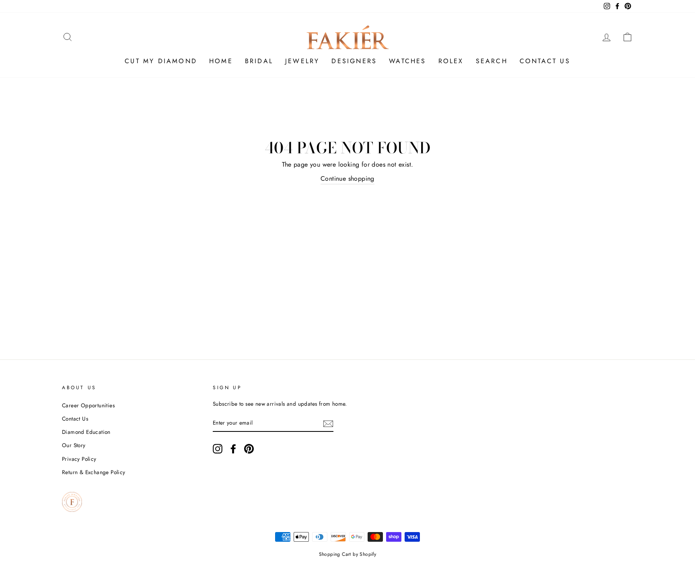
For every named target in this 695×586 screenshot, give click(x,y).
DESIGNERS (354, 61)
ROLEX (451, 61)
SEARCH (492, 61)
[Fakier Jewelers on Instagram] (217, 449)
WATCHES (407, 61)
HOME (221, 61)
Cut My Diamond (161, 61)
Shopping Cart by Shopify (347, 554)
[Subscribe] (328, 423)
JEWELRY (302, 61)
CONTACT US (545, 61)
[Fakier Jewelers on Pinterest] (249, 449)
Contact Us (75, 419)
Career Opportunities (88, 405)
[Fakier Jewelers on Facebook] (233, 449)
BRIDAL (259, 61)
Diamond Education (86, 432)
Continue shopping (347, 178)
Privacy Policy (79, 459)
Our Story (74, 445)
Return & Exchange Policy (93, 472)
